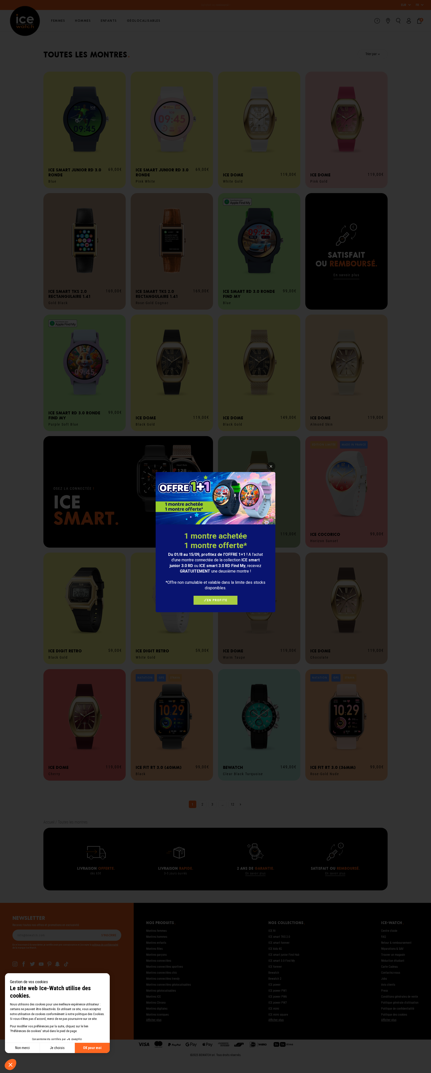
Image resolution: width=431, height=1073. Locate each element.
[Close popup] (271, 466)
